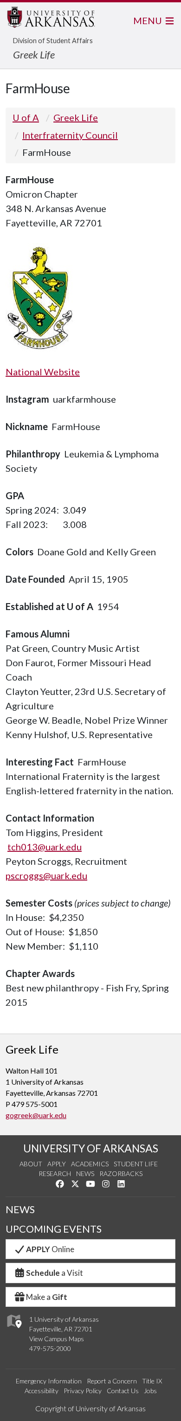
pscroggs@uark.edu (46, 875)
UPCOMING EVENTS (54, 1229)
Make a (46, 1297)
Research (55, 1173)
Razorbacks (120, 1173)
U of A (26, 117)
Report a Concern (112, 1381)
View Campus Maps (56, 1339)
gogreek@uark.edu (36, 1115)
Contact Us (123, 1391)
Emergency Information (49, 1381)
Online (50, 1249)
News (85, 1173)
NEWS (20, 1209)
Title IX (152, 1381)
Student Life (136, 1164)
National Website (43, 371)
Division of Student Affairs (53, 41)
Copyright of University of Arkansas (90, 1408)
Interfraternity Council (70, 135)
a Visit (54, 1273)
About (30, 1164)
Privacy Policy (83, 1391)
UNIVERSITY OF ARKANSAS (90, 1148)
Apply (56, 1164)
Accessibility (41, 1391)
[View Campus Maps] (14, 1331)
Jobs (150, 1391)
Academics (90, 1164)
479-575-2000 (50, 1348)
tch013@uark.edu (44, 846)
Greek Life (34, 54)
